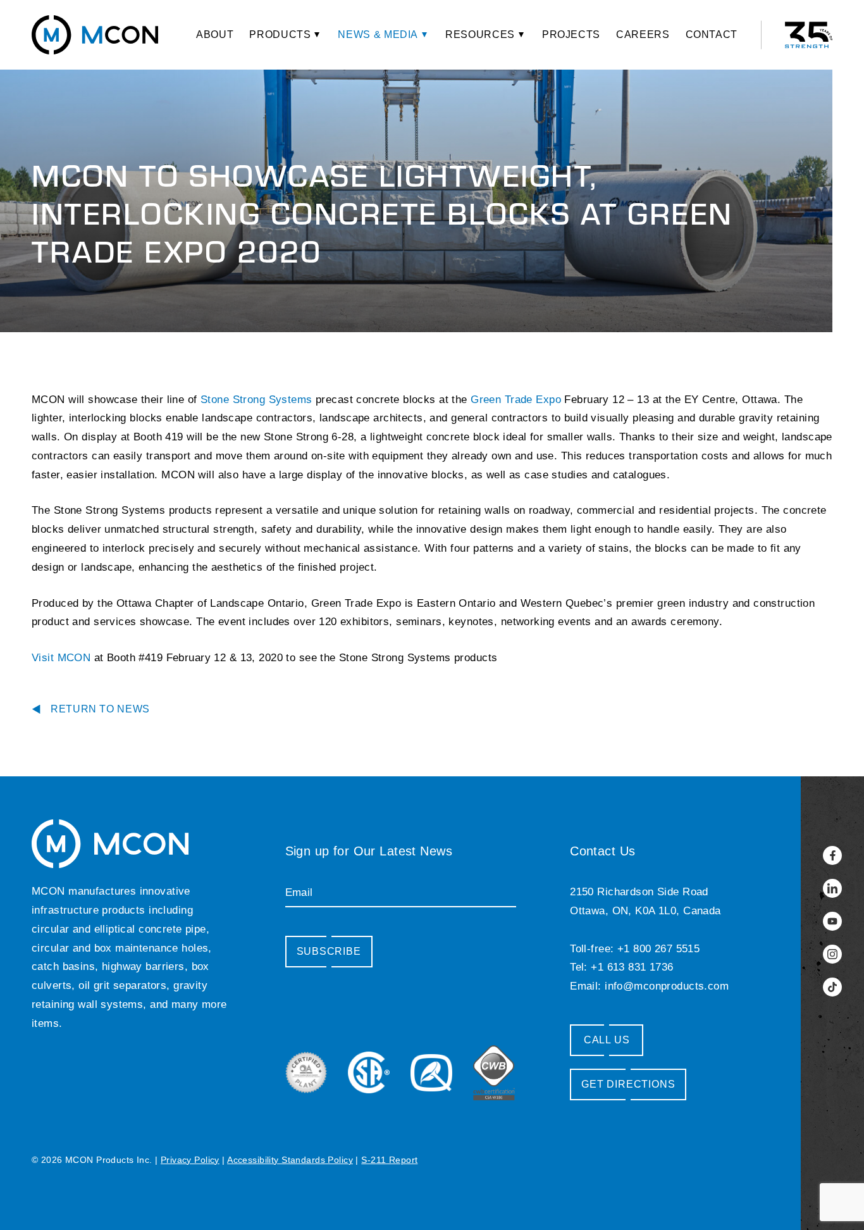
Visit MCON (61, 658)
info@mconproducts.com (667, 986)
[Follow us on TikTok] (832, 987)
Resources (480, 34)
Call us (607, 1039)
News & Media (378, 34)
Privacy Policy (190, 1160)
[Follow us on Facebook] (832, 855)
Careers (642, 34)
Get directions (628, 1084)
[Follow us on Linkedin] (832, 888)
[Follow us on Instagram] (832, 954)
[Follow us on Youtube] (832, 921)
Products (280, 34)
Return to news (100, 709)
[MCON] (95, 34)
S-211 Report (389, 1160)
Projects (571, 34)
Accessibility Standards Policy (290, 1160)
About (214, 34)
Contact (711, 34)
